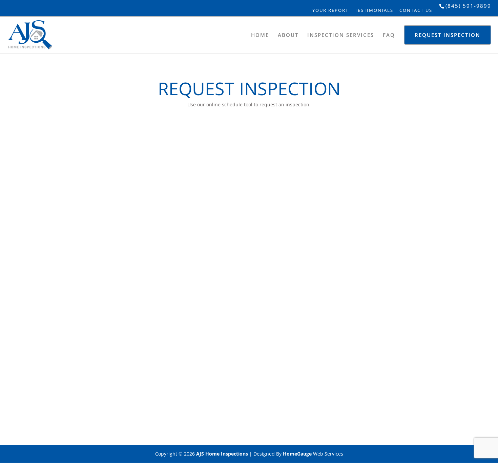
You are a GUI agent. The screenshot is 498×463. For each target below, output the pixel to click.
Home (260, 35)
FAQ (389, 35)
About (288, 35)
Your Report (330, 10)
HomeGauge (297, 453)
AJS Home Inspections (222, 453)
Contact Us (415, 10)
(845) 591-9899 (468, 5)
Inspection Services (340, 35)
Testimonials (374, 10)
